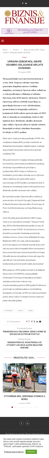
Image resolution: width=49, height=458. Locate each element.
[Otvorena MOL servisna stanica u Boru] (24, 377)
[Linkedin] (26, 3)
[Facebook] (22, 3)
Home (5, 49)
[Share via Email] (40, 321)
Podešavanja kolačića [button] (14, 452)
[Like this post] (29, 321)
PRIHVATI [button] (31, 452)
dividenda (8, 311)
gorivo (20, 311)
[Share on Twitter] (34, 321)
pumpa (30, 311)
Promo (16, 49)
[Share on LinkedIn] (37, 321)
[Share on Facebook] (31, 321)
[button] (5, 385)
